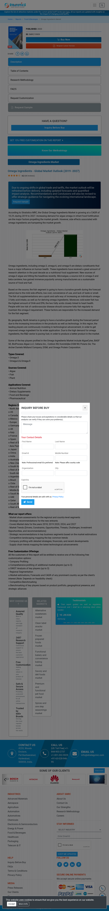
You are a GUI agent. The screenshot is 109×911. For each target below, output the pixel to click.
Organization (27, 468)
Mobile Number (61, 453)
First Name (27, 441)
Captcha (25, 480)
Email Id (25, 453)
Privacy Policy (57, 497)
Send (29, 502)
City (56, 468)
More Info (23, 904)
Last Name (60, 441)
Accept (11, 904)
